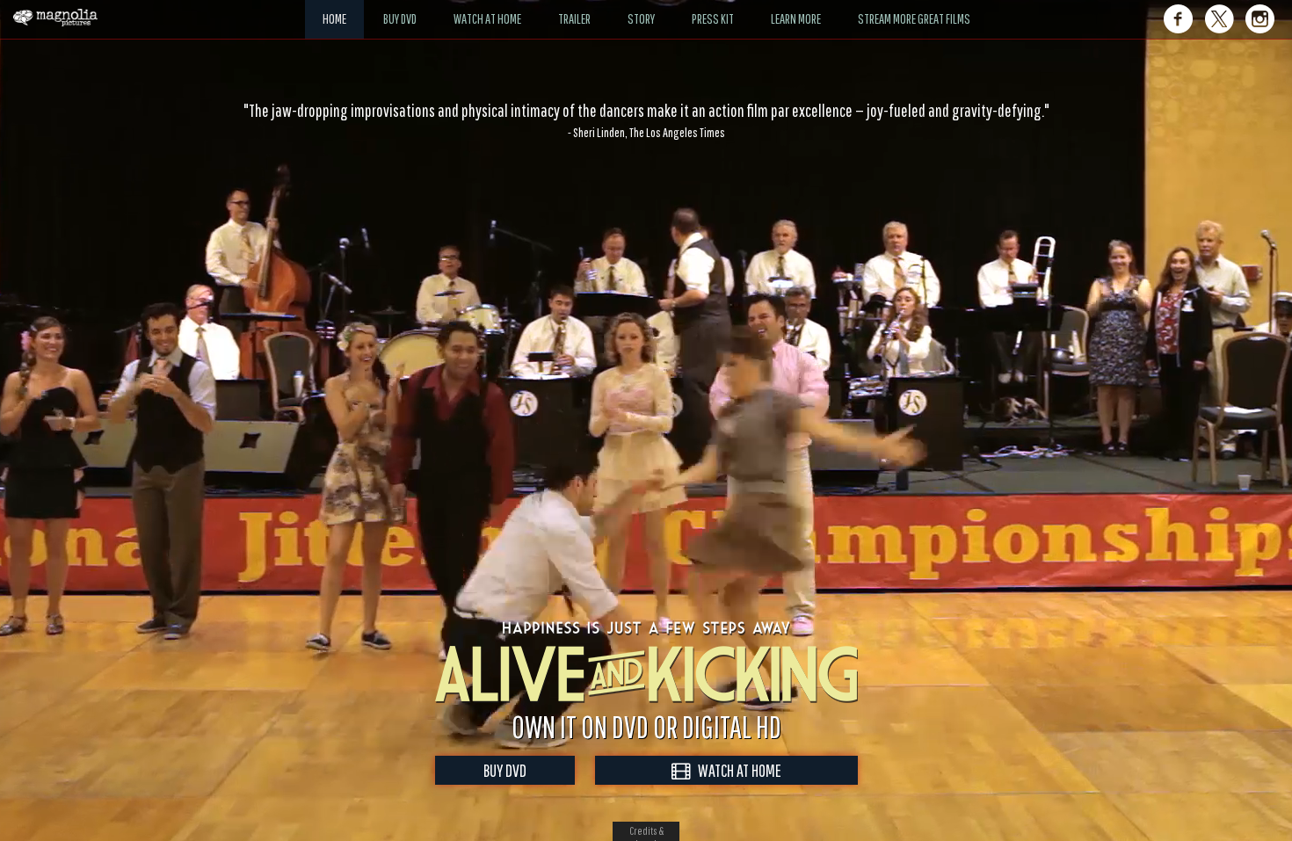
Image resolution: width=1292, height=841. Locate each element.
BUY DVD (504, 770)
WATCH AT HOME (735, 770)
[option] (646, 120)
